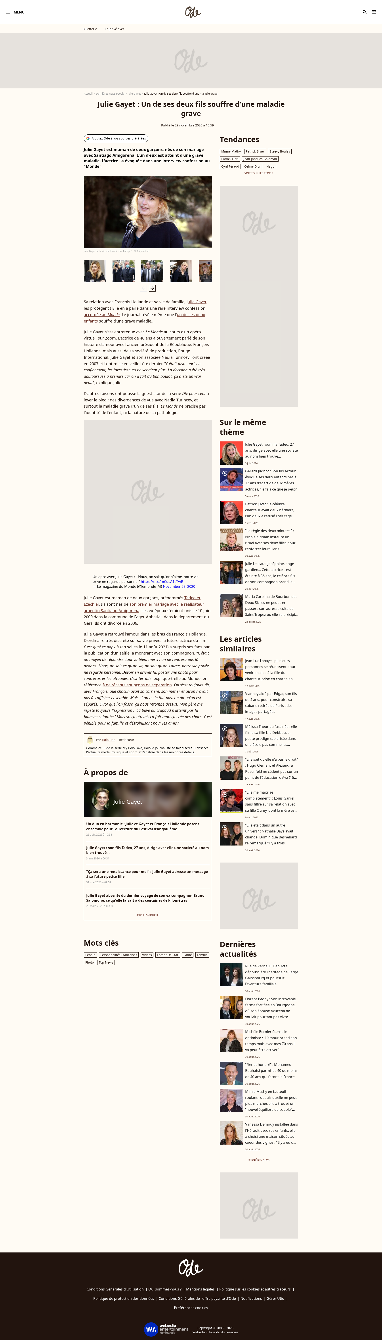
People (90, 955)
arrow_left (143, 288)
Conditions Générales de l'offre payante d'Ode (197, 1298)
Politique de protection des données (123, 1298)
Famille (202, 955)
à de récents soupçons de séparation (137, 684)
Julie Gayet (134, 93)
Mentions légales (200, 1289)
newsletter (374, 12)
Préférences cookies (191, 1307)
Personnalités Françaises (118, 955)
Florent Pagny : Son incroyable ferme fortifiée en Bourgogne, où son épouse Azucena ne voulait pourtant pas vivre (270, 1007)
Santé (187, 955)
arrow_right (152, 288)
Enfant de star (167, 955)
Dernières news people (110, 93)
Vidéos (147, 955)
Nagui (270, 166)
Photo (89, 962)
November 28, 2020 (179, 586)
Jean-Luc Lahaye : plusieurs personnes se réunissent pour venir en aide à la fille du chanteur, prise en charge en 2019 (270, 672)
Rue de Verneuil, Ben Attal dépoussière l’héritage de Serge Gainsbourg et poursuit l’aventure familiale (271, 975)
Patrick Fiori (230, 159)
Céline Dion (252, 166)
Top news (106, 962)
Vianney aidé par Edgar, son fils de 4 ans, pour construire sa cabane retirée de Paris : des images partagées (271, 702)
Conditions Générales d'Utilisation (115, 1289)
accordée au (102, 314)
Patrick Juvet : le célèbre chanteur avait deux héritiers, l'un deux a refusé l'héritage (269, 510)
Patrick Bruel (255, 151)
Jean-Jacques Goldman (260, 159)
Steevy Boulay (280, 151)
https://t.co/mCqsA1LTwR (162, 581)
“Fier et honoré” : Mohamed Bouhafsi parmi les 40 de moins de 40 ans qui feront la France (271, 1070)
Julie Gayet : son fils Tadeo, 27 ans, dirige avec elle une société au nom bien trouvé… (271, 450)
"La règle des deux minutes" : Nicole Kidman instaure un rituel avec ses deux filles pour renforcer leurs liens (270, 539)
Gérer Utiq (275, 1298)
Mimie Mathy (231, 151)
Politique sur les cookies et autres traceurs (255, 1289)
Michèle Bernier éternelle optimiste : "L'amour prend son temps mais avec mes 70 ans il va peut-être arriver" (271, 1040)
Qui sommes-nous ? (164, 1289)
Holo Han (108, 740)
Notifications (251, 1298)
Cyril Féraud (230, 166)
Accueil (88, 93)
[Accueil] (193, 12)
